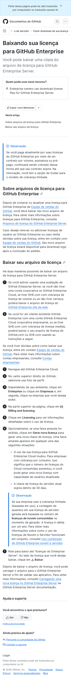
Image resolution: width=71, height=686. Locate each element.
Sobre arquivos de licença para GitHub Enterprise (34, 191)
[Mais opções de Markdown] (39, 108)
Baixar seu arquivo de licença (32, 262)
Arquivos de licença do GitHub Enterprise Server (34, 223)
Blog (45, 673)
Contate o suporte (16, 644)
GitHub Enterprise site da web (28, 307)
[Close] (61, 6)
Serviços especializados (26, 673)
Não (26, 617)
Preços (7, 673)
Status (59, 669)
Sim (11, 617)
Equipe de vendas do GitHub (21, 242)
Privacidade (46, 669)
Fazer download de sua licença (50, 30)
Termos (32, 669)
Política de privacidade (14, 623)
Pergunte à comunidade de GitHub (25, 639)
